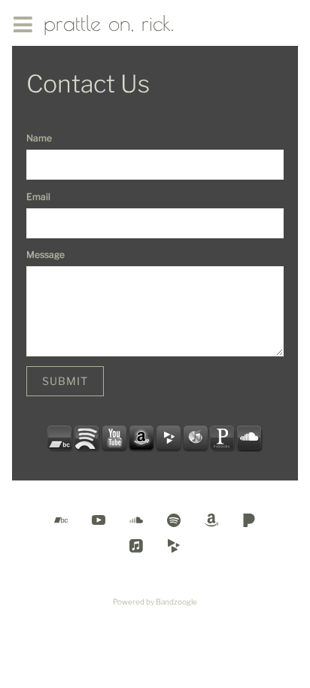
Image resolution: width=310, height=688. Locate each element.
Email (38, 196)
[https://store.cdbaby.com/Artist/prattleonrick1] (168, 438)
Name (39, 138)
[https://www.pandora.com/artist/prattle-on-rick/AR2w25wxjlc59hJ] (222, 438)
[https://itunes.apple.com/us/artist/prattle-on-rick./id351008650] (195, 438)
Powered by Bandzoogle (155, 601)
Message (45, 254)
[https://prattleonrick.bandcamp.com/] (60, 438)
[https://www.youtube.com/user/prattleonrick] (114, 438)
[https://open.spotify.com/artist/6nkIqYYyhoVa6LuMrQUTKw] (87, 438)
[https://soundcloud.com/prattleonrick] (249, 438)
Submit (65, 380)
